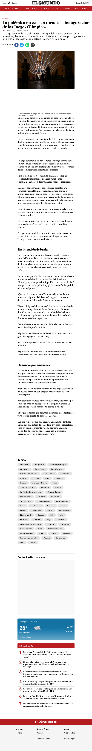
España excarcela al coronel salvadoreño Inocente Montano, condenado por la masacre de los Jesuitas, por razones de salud (48, 674)
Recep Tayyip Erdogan (58, 465)
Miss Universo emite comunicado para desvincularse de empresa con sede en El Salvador (48, 705)
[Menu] (4, 3)
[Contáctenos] (44, 746)
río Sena (36, 478)
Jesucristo (41, 497)
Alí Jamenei (55, 497)
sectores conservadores (28, 474)
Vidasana (41, 733)
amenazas (51, 524)
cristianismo (24, 469)
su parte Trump (25, 501)
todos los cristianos (27, 487)
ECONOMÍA (45, 9)
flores (22, 506)
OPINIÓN (76, 9)
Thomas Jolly (36, 510)
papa (55, 483)
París (47, 478)
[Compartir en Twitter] (22, 45)
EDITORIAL (26, 9)
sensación (59, 478)
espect (41, 533)
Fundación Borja (43, 738)
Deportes (6, 19)
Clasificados (69, 733)
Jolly (48, 520)
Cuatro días (24, 465)
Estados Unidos (25, 497)
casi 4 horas (64, 474)
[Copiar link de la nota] (33, 45)
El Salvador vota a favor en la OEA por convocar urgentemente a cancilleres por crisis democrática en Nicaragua (46, 664)
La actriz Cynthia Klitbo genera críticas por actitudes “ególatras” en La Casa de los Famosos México (47, 697)
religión (50, 510)
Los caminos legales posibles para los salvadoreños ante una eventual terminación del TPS (47, 683)
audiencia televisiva (39, 483)
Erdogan (58, 487)
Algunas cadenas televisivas (30, 524)
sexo (22, 542)
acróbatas (36, 520)
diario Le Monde (26, 515)
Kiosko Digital (70, 738)
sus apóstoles (36, 506)
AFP (3, 31)
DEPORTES (85, 9)
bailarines (23, 520)
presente (47, 538)
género (32, 542)
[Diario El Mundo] (46, 5)
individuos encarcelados (28, 538)
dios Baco (51, 506)
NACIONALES (56, 9)
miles (61, 515)
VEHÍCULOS (16, 9)
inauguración (39, 465)
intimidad (54, 533)
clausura (41, 515)
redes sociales (56, 469)
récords (23, 483)
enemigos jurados (54, 492)
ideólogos (66, 533)
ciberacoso (65, 524)
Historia (19, 733)
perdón (63, 506)
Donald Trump (40, 469)
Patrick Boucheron (26, 533)
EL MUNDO (66, 9)
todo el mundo (49, 474)
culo (51, 515)
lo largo (23, 478)
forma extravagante (55, 529)
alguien (22, 510)
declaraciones (64, 510)
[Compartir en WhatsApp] (27, 45)
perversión (45, 487)
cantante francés (44, 501)
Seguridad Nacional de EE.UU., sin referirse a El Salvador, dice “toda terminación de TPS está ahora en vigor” (47, 654)
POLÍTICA (35, 9)
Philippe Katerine (62, 501)
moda (40, 529)
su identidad (60, 538)
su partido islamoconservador (30, 492)
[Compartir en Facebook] (16, 45)
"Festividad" (60, 520)
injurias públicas (26, 529)
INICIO (7, 9)
